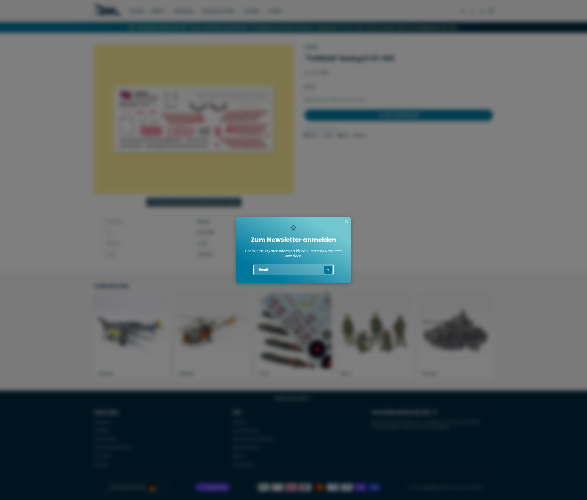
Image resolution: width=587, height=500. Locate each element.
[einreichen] (328, 270)
